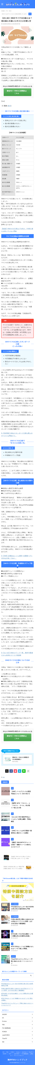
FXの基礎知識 (24, 1053)
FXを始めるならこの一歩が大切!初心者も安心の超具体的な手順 (17, 984)
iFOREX (12, 1052)
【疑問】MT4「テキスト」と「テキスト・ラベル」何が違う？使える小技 (20, 805)
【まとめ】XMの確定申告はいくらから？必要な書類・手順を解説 (21, 819)
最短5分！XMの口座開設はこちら (17, 92)
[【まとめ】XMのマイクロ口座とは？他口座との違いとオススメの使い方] (19, 771)
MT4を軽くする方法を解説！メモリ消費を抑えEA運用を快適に (17, 994)
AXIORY (4, 1053)
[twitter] (7, 771)
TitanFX (31, 1052)
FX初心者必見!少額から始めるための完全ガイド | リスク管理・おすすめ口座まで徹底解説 (22, 921)
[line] (24, 771)
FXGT (10, 1053)
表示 (9, 106)
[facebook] (11, 771)
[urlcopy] (28, 771)
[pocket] (15, 771)
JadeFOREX (16, 1053)
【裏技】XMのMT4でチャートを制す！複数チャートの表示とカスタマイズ (21, 845)
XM (4, 777)
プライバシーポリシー (19, 1055)
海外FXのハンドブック (17, 1060)
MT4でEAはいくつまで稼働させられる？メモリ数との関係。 (17, 999)
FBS (7, 1052)
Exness (18, 1052)
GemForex (24, 1052)
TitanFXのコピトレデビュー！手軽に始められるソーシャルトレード (22, 961)
